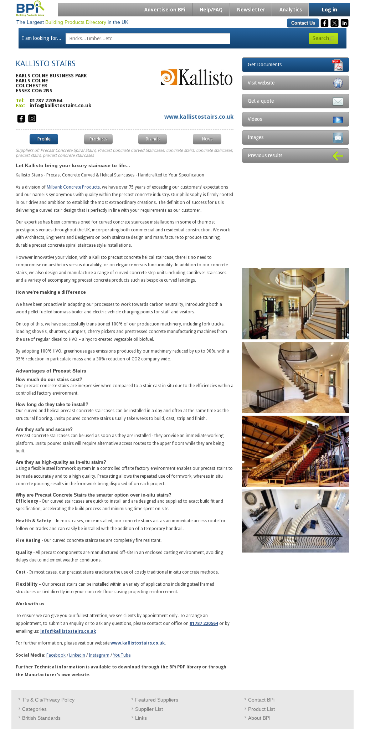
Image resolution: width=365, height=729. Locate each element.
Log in (329, 9)
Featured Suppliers (156, 700)
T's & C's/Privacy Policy (48, 700)
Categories (34, 709)
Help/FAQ (211, 9)
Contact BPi (261, 700)
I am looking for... (41, 38)
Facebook (56, 655)
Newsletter (251, 9)
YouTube (121, 655)
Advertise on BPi (164, 9)
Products (98, 139)
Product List (261, 709)
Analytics (290, 9)
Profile (43, 139)
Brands (153, 139)
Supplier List (149, 709)
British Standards (41, 718)
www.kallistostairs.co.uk (198, 116)
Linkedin (77, 655)
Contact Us (303, 23)
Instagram (99, 655)
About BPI (259, 718)
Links (141, 718)
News (207, 139)
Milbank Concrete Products (73, 187)
